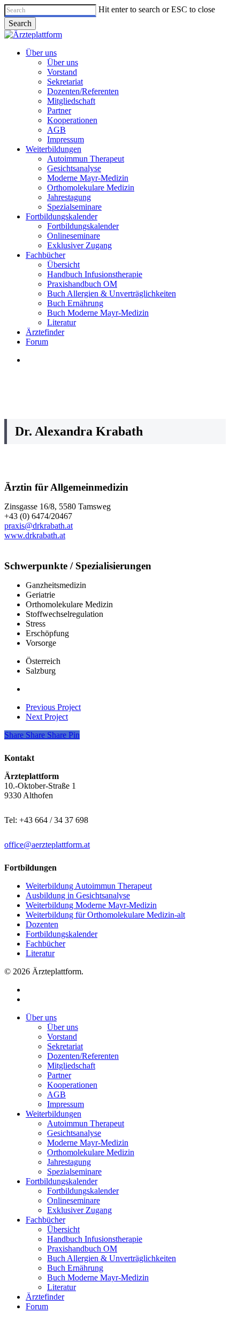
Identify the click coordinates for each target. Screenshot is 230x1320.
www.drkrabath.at (34, 535)
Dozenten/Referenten (83, 1055)
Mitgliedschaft (71, 1065)
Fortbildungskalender (61, 934)
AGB (56, 1094)
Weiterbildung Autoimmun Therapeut (89, 885)
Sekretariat (65, 1046)
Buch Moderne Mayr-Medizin (98, 1277)
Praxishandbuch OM (82, 1248)
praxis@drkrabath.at (38, 525)
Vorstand (62, 1036)
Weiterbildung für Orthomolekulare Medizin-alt (105, 914)
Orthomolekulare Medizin (90, 1152)
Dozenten (42, 924)
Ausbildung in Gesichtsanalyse (78, 895)
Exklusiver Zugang (79, 1210)
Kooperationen (72, 1084)
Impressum (65, 1104)
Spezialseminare (74, 1171)
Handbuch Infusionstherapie (94, 1238)
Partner (59, 1075)
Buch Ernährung (75, 1267)
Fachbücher (45, 943)
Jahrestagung (69, 1161)
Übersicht (63, 1229)
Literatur (40, 953)
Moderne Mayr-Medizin (87, 1142)
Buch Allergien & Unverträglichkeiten (111, 1258)
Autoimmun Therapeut (85, 1123)
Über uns (41, 1017)
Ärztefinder (45, 1296)
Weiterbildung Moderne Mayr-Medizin (91, 905)
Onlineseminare (73, 1200)
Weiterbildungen (53, 1113)
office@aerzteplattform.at (47, 844)
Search (20, 23)
